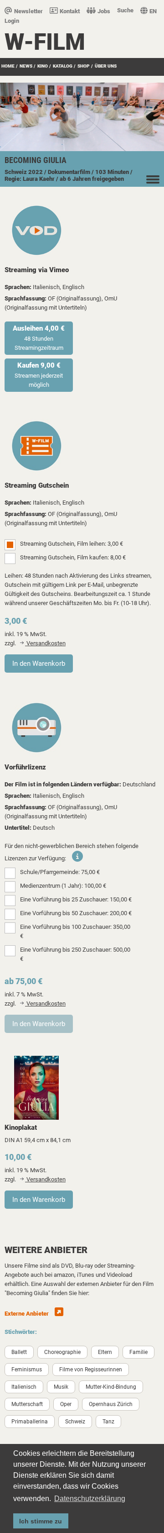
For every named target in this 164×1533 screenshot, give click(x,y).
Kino (42, 65)
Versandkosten (45, 643)
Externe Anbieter (27, 1313)
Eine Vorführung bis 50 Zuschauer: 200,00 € (76, 913)
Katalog (62, 65)
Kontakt (70, 11)
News (26, 65)
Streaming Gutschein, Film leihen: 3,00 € (71, 543)
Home (8, 65)
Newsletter (28, 11)
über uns (106, 65)
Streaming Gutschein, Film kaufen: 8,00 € (73, 557)
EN (153, 11)
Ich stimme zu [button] (40, 1521)
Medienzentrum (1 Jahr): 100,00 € (63, 885)
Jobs (103, 11)
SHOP (83, 65)
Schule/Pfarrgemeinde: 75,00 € (60, 872)
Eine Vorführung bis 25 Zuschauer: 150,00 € (76, 899)
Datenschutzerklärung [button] (89, 1498)
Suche (125, 10)
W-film (45, 42)
